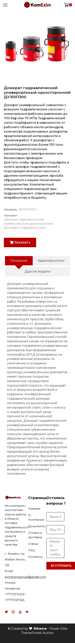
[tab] (19, 261)
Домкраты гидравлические (25, 227)
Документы (37, 526)
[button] (20, 242)
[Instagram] (13, 611)
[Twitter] (6, 611)
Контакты (35, 557)
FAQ (31, 550)
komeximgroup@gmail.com (25, 577)
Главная (34, 508)
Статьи (33, 544)
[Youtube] (20, 611)
